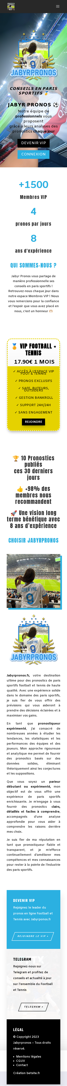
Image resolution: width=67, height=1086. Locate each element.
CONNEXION (33, 154)
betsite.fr (33, 1073)
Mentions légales (28, 1057)
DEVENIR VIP (33, 143)
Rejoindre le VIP (31, 936)
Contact (22, 1065)
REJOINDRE (33, 422)
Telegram (32, 1007)
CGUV (20, 1061)
